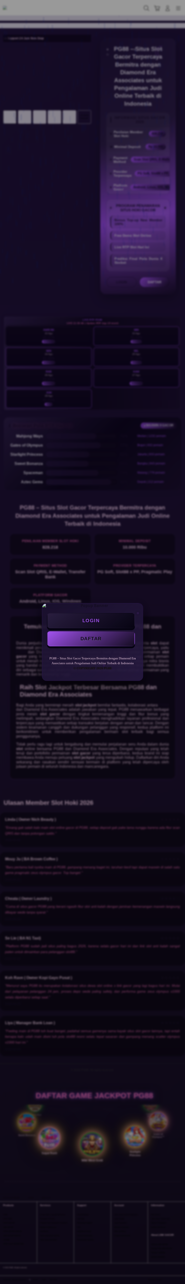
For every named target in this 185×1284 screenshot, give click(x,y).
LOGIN (91, 620)
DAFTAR (91, 638)
